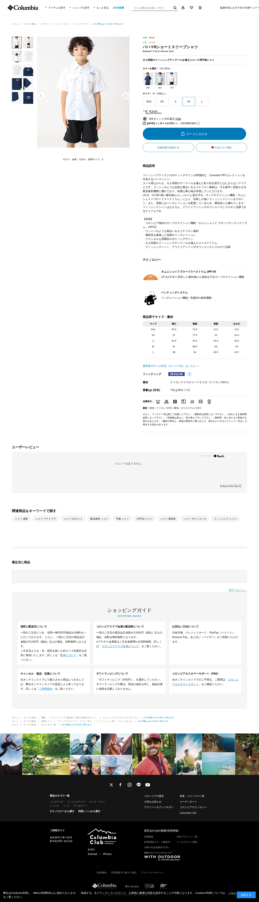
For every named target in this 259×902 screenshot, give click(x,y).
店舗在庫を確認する (168, 147)
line (138, 785)
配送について (68, 655)
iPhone (107, 854)
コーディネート (188, 801)
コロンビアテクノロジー (193, 807)
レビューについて (230, 485)
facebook (120, 785)
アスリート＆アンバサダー (159, 807)
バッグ (66, 805)
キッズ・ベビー (97, 801)
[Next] (126, 96)
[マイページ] (183, 7)
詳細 (178, 118)
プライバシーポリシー (152, 872)
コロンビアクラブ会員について (120, 646)
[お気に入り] (191, 7)
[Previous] (41, 96)
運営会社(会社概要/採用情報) (161, 830)
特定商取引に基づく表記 (123, 872)
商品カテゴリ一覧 (60, 795)
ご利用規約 (45, 688)
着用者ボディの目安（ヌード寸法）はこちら (169, 365)
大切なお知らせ (152, 801)
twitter (111, 785)
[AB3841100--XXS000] (17, 42)
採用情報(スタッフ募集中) (157, 842)
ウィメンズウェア (76, 801)
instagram (129, 785)
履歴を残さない (237, 590)
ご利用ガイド (57, 830)
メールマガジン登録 (187, 842)
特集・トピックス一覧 (192, 795)
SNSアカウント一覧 (187, 836)
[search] (174, 7)
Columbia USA (188, 812)
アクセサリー (80, 805)
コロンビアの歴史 (154, 795)
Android (92, 854)
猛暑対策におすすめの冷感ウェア (238, 7)
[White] (83, 94)
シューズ (54, 805)
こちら (232, 892)
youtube (147, 785)
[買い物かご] (200, 7)
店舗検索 (148, 836)
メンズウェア (57, 801)
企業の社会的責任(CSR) (156, 847)
